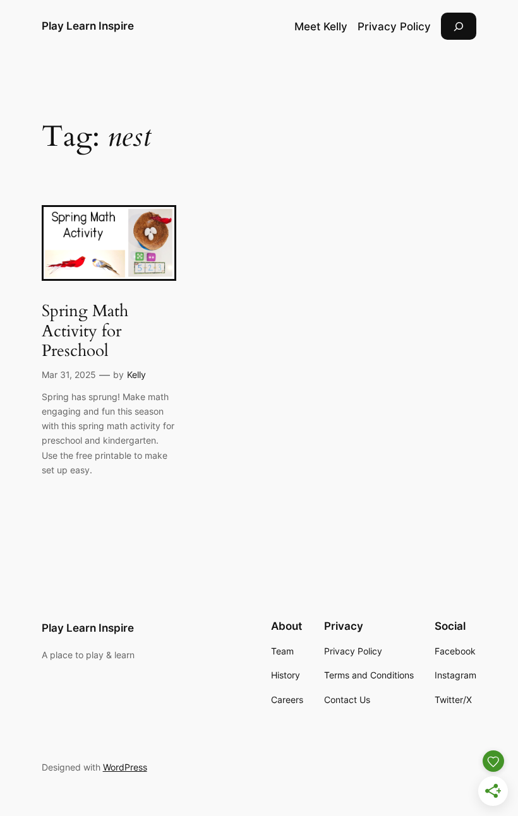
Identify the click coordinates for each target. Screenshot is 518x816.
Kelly (136, 374)
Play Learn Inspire (88, 26)
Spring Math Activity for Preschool (85, 330)
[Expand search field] (458, 26)
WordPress (125, 767)
